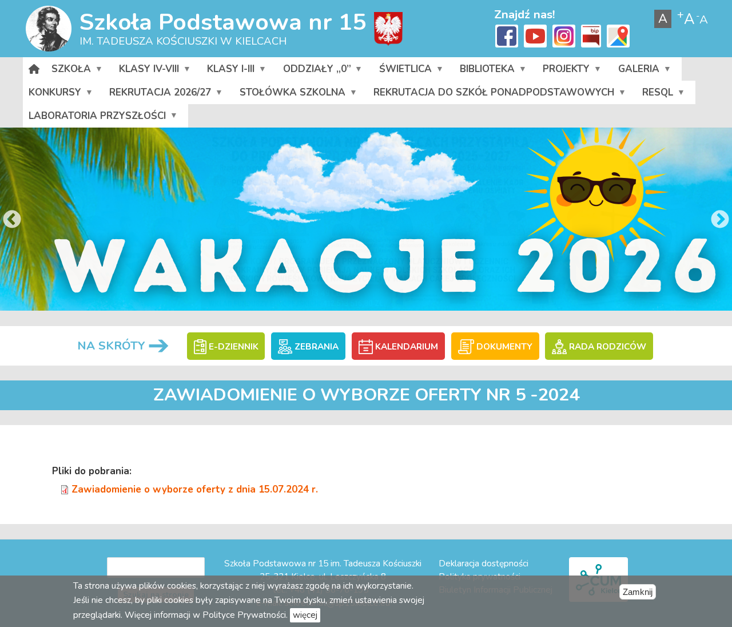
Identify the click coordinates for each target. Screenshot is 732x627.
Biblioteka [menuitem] (484, 71)
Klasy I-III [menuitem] (227, 71)
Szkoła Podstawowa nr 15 (222, 22)
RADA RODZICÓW (606, 346)
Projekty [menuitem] (563, 71)
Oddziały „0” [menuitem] (314, 71)
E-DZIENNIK (232, 346)
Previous (12, 220)
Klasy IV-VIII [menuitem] (146, 71)
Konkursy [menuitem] (52, 95)
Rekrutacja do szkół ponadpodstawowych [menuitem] (491, 95)
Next (720, 220)
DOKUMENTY (503, 346)
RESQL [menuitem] (654, 95)
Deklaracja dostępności (483, 563)
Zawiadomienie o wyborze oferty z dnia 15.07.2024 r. (194, 489)
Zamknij (638, 592)
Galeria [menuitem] (635, 71)
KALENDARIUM (405, 346)
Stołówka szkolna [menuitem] (289, 95)
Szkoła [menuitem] (68, 71)
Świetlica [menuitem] (402, 71)
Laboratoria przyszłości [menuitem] (94, 118)
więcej (305, 615)
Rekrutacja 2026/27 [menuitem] (157, 95)
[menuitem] (34, 69)
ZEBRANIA (315, 346)
